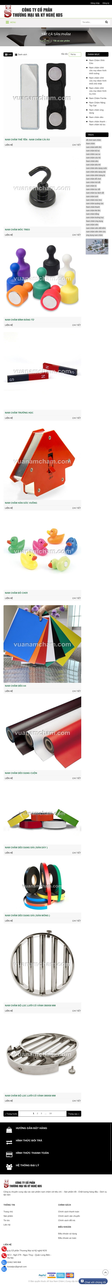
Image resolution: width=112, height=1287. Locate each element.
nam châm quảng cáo (94, 204)
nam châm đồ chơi (93, 179)
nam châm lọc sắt (93, 189)
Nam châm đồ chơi (16, 593)
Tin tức (7, 1220)
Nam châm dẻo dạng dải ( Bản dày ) (26, 847)
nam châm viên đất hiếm (96, 228)
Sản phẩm (8, 1216)
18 (50, 1113)
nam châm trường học (95, 218)
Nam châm (90, 144)
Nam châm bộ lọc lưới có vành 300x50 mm (30, 1095)
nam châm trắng (92, 214)
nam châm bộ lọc (93, 151)
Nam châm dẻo (92, 161)
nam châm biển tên (93, 147)
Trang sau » (73, 1114)
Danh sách (22, 54)
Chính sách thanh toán (68, 1211)
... (46, 1113)
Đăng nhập (95, 3)
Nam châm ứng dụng (94, 221)
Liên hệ (7, 1225)
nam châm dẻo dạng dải (95, 172)
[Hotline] (4, 1249)
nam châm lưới (92, 197)
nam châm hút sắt (93, 182)
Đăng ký (106, 3)
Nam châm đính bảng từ (19, 320)
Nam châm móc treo (17, 229)
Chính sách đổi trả (66, 1220)
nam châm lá (91, 186)
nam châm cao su (93, 154)
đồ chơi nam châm (93, 140)
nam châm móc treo (94, 200)
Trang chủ (8, 1211)
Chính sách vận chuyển (69, 1216)
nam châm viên (92, 225)
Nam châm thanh (93, 207)
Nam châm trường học (19, 412)
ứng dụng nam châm (94, 235)
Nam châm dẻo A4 (15, 686)
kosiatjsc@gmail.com (17, 1266)
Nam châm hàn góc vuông (21, 503)
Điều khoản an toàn (67, 1238)
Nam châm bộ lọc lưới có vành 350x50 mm (30, 1005)
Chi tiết (76, 145)
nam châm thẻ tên (93, 211)
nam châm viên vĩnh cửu (96, 232)
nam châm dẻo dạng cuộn (96, 168)
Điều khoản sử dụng (67, 1233)
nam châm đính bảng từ (95, 175)
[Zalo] (4, 1262)
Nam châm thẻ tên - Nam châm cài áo (27, 139)
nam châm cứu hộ (93, 158)
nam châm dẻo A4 (93, 165)
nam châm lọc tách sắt (95, 193)
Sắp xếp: (64, 54)
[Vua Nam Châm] (34, 11)
